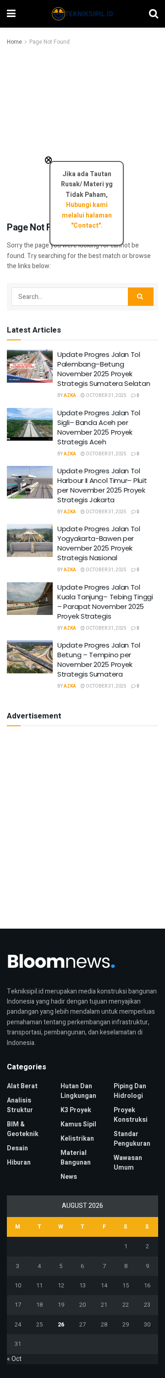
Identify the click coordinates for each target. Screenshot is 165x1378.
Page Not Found (49, 42)
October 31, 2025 (105, 395)
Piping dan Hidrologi (130, 1091)
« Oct (14, 1359)
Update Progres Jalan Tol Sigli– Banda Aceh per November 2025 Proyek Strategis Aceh (98, 427)
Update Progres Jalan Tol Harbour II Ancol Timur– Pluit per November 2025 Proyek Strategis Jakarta (102, 485)
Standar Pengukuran (132, 1138)
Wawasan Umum (128, 1162)
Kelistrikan (77, 1138)
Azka (70, 395)
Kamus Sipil (78, 1124)
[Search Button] (141, 296)
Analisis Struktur (20, 1105)
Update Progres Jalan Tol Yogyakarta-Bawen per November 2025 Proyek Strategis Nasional (98, 543)
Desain (17, 1148)
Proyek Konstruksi (131, 1115)
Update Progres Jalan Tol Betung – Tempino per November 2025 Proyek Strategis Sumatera (98, 659)
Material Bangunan (75, 1157)
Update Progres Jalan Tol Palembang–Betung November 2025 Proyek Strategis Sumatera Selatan (103, 369)
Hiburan (19, 1162)
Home (14, 42)
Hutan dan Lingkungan (78, 1091)
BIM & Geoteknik (22, 1129)
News (68, 1177)
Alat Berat (22, 1086)
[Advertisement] (82, 134)
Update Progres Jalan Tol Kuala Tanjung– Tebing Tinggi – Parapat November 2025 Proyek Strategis (105, 601)
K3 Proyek (75, 1110)
